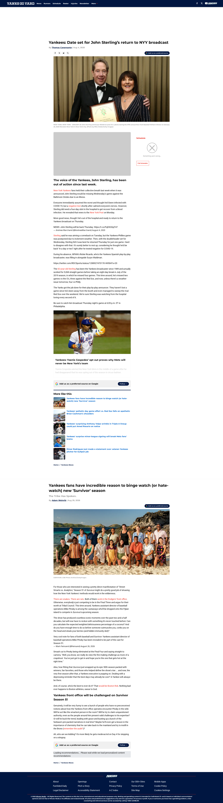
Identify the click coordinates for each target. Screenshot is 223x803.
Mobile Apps (160, 781)
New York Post (96, 212)
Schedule (57, 3)
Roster (66, 3)
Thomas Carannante (62, 47)
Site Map (135, 790)
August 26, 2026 (88, 646)
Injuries (74, 3)
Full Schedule (143, 163)
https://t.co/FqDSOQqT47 (106, 227)
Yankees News (67, 465)
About (56, 781)
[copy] (67, 53)
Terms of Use (137, 786)
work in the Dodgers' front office (112, 599)
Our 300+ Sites (138, 781)
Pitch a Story (84, 786)
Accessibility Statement (89, 790)
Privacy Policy (115, 786)
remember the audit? (73, 728)
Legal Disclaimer (60, 790)
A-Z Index (113, 790)
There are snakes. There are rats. (68, 599)
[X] (202, 3)
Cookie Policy (160, 786)
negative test (75, 206)
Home (56, 465)
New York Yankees (62, 190)
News (39, 3)
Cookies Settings (162, 790)
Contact (113, 781)
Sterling (57, 235)
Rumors (47, 3)
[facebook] (197, 3)
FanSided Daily (60, 786)
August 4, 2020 (98, 230)
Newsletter (84, 3)
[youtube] (206, 3)
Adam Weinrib (59, 500)
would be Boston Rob (108, 686)
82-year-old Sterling (67, 269)
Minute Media (41, 796)
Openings (82, 781)
